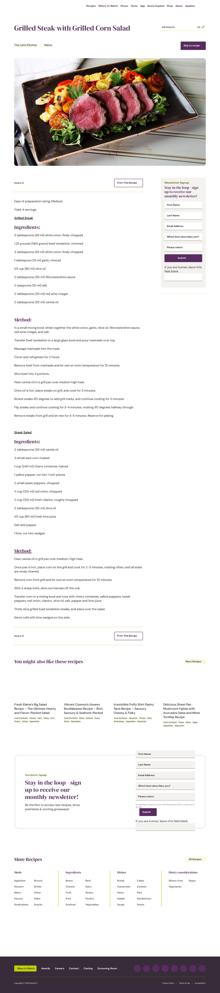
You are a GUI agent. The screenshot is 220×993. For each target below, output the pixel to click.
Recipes (91, 5)
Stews (66, 721)
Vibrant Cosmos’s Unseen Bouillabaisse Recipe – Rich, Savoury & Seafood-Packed (83, 709)
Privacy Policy (168, 983)
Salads (25, 721)
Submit (182, 258)
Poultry (17, 721)
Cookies (142, 886)
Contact (74, 968)
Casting (88, 968)
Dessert (19, 886)
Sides (37, 898)
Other (37, 892)
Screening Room (107, 968)
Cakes (140, 880)
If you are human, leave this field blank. (162, 821)
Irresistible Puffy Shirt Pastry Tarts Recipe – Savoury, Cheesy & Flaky (134, 709)
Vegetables (34, 721)
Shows (124, 5)
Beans (69, 880)
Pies (139, 892)
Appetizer (133, 718)
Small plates (119, 721)
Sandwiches (144, 898)
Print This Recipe (127, 182)
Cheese (32, 718)
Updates (190, 5)
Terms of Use (184, 983)
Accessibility (200, 983)
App (142, 5)
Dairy (40, 718)
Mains (48, 45)
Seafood (89, 718)
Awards (45, 968)
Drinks (37, 886)
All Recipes (195, 859)
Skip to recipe (192, 45)
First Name (173, 204)
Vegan (195, 722)
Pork (52, 718)
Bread (120, 880)
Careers (59, 968)
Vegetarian (141, 721)
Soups (97, 718)
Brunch (38, 880)
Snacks (38, 904)
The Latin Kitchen (25, 45)
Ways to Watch (26, 968)
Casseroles (124, 886)
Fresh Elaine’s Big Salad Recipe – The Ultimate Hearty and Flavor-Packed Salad (35, 709)
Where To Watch (108, 5)
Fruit (68, 892)
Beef (88, 880)
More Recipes (194, 661)
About (179, 5)
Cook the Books (21, 718)
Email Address (175, 226)
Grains (181, 722)
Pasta (120, 892)
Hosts (134, 5)
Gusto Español (155, 5)
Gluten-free (176, 880)
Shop (170, 5)
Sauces (18, 898)
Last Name (173, 215)
